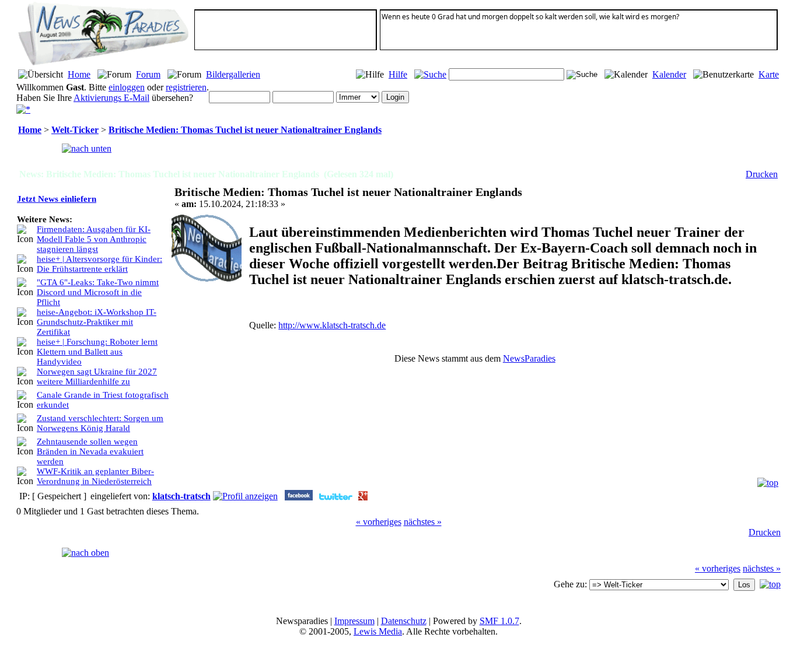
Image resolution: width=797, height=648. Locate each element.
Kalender (669, 74)
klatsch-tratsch (181, 496)
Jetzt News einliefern (56, 199)
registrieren (186, 87)
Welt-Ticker (75, 130)
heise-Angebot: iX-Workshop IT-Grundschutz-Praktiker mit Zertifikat (96, 322)
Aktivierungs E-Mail (111, 98)
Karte (768, 74)
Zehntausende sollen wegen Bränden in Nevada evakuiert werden (90, 451)
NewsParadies (529, 358)
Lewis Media (378, 631)
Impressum (354, 621)
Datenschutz (404, 621)
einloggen (127, 87)
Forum (148, 74)
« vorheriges (378, 522)
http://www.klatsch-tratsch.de (332, 325)
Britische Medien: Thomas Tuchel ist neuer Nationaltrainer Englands (245, 130)
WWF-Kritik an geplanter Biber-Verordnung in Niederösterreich (95, 476)
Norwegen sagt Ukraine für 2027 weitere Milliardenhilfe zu (97, 376)
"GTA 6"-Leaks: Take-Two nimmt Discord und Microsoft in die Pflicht (98, 292)
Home (79, 74)
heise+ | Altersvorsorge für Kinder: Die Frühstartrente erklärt (99, 264)
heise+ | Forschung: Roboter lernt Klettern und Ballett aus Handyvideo (97, 351)
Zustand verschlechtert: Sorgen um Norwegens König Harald (100, 423)
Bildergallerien (233, 74)
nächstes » (423, 522)
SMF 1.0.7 (499, 621)
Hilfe (398, 74)
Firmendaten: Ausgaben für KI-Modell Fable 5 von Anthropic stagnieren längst (94, 239)
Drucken (762, 174)
